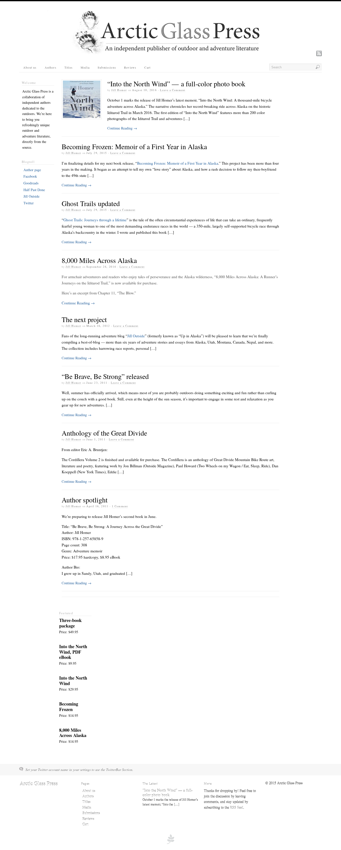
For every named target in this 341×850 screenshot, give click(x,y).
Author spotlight (85, 499)
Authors (50, 67)
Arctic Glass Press (39, 783)
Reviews (130, 67)
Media (85, 67)
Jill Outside (136, 335)
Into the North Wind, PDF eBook (73, 652)
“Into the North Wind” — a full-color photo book (176, 83)
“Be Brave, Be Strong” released (105, 376)
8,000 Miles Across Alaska (99, 260)
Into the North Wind (73, 681)
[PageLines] (170, 843)
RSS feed (236, 807)
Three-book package (70, 623)
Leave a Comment (172, 90)
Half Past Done (34, 189)
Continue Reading (122, 128)
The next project (84, 319)
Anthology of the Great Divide (104, 433)
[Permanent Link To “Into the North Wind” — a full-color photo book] (82, 99)
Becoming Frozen (68, 707)
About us (30, 67)
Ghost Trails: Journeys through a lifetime (95, 219)
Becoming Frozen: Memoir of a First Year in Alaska (134, 146)
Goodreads (30, 183)
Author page (32, 169)
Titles (68, 67)
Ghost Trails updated (91, 203)
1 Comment (120, 506)
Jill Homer (119, 90)
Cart (147, 67)
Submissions (107, 67)
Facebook (30, 176)
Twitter (28, 203)
